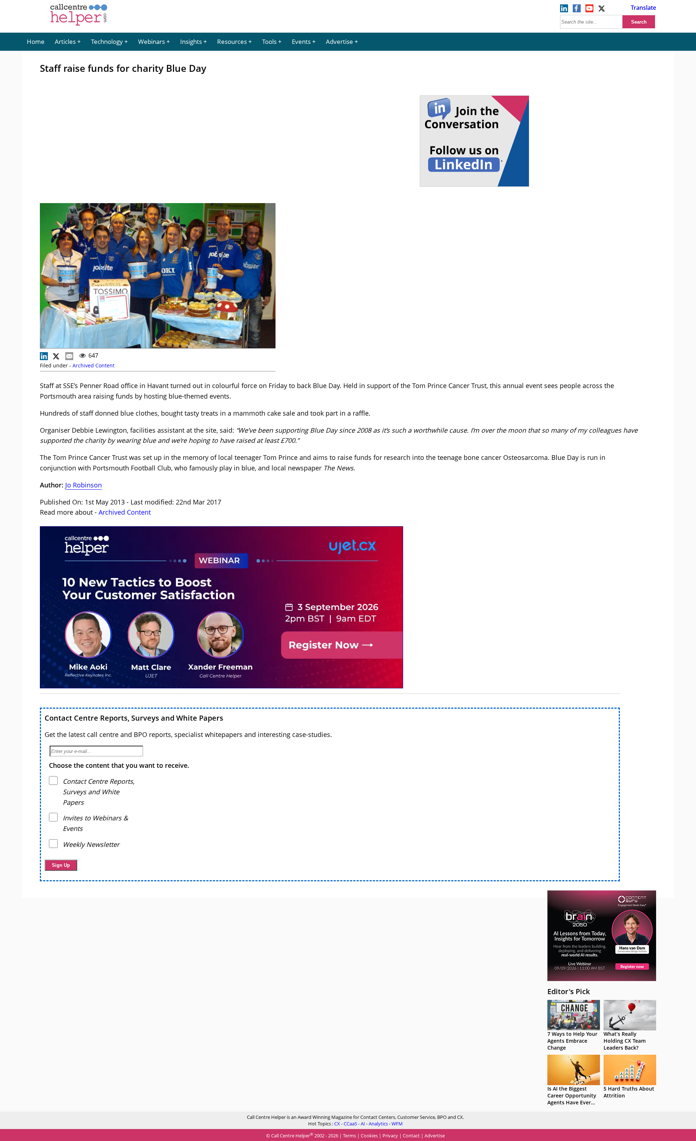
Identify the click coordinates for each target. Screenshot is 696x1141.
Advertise (339, 41)
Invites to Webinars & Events (95, 823)
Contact (411, 1135)
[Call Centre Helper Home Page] (79, 26)
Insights (191, 41)
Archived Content (93, 365)
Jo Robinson (83, 485)
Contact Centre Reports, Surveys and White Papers (134, 718)
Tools (269, 41)
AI (363, 1123)
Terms (349, 1135)
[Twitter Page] (602, 10)
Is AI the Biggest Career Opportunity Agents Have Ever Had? (571, 1099)
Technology (107, 41)
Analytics (378, 1123)
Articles (65, 41)
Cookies (369, 1135)
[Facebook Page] (577, 10)
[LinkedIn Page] (564, 10)
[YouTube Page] (589, 10)
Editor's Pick (568, 991)
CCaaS (350, 1123)
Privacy (390, 1135)
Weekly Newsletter (91, 844)
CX (337, 1123)
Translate (643, 8)
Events (301, 41)
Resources (232, 41)
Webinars (151, 41)
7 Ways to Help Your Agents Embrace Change (572, 1040)
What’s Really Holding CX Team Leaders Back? (625, 1040)
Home (36, 41)
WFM (397, 1123)
